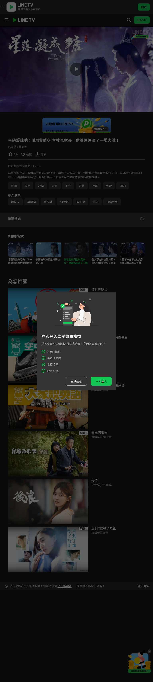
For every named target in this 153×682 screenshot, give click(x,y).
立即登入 (101, 381)
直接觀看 (76, 381)
